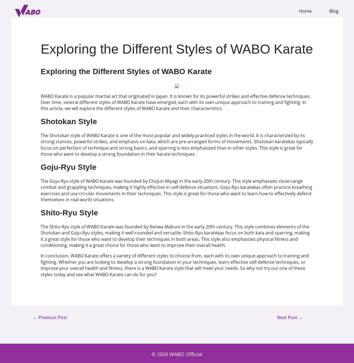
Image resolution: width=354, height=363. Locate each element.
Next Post (290, 317)
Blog (334, 11)
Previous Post (50, 317)
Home (305, 11)
